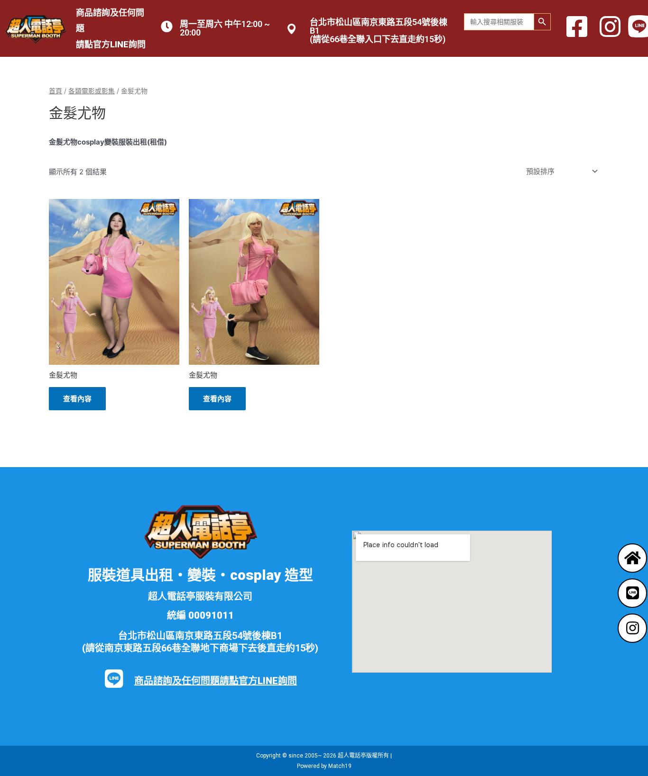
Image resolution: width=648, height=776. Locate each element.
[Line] (632, 593)
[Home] (632, 558)
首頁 (55, 91)
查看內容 (77, 398)
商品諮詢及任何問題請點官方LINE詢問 (215, 680)
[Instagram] (632, 628)
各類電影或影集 (91, 91)
